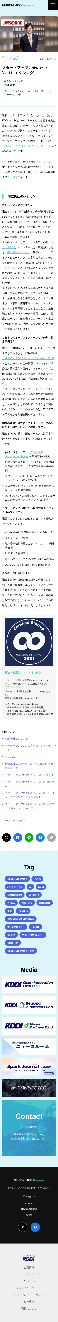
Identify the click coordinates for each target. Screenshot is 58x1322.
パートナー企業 (10, 58)
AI (30, 886)
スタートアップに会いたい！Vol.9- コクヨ (29, 775)
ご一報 (11, 177)
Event (29, 1214)
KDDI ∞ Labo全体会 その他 (20, 950)
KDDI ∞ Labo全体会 (17, 878)
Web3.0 (11, 902)
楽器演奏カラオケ (17, 252)
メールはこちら (12, 686)
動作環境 (29, 1301)
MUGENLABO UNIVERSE (20, 918)
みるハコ (10, 267)
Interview (29, 1203)
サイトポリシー (29, 1281)
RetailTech (12, 942)
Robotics (23, 910)
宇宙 (9, 910)
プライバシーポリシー (29, 1288)
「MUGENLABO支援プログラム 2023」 (25, 146)
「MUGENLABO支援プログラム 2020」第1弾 (28, 358)
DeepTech (34, 894)
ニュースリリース (29, 1274)
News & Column (29, 1208)
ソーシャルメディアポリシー (29, 1294)
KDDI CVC (27, 902)
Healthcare (44, 902)
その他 (37, 878)
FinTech (35, 926)
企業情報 (29, 1267)
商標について (29, 1308)
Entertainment (14, 894)
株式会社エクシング (16, 738)
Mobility (11, 934)
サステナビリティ (16, 926)
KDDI (41, 886)
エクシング (42, 161)
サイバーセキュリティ (33, 934)
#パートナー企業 (14, 820)
